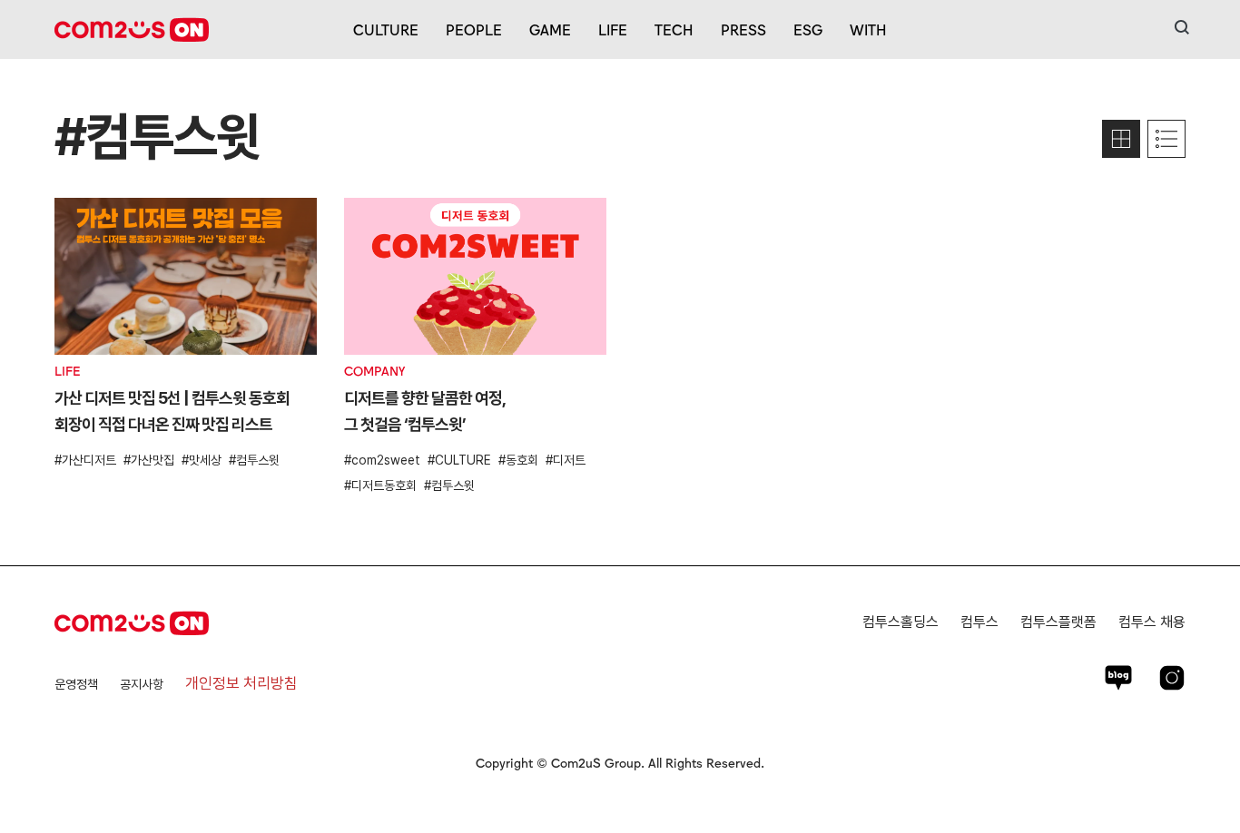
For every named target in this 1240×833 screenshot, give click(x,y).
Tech (674, 29)
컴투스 (979, 622)
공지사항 (141, 684)
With (868, 29)
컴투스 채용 (1152, 622)
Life (612, 29)
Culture (385, 29)
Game (550, 29)
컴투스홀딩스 (900, 622)
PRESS (743, 29)
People (474, 29)
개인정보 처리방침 (241, 683)
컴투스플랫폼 (1058, 622)
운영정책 (76, 684)
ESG (807, 29)
